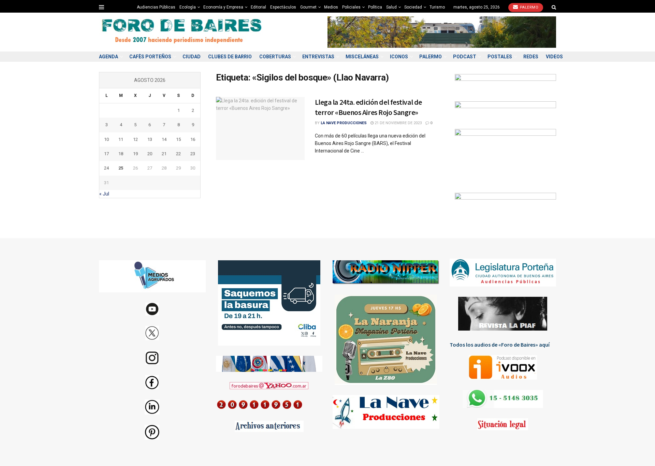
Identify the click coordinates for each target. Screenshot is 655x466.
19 (135, 153)
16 (192, 139)
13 (149, 139)
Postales (499, 56)
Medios (331, 7)
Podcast (464, 56)
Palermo (528, 7)
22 (178, 153)
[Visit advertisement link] (442, 31)
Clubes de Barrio (230, 56)
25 (120, 168)
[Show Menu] (101, 7)
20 (149, 153)
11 (120, 139)
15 (178, 139)
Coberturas (275, 56)
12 (135, 139)
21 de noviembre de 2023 (398, 123)
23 (192, 153)
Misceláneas (362, 56)
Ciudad (192, 56)
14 (164, 139)
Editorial (258, 7)
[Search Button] (554, 7)
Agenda (108, 56)
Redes (530, 56)
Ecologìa (187, 7)
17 (106, 153)
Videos (554, 56)
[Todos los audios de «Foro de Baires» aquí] (503, 367)
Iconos (399, 56)
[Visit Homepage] (182, 32)
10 (106, 139)
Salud (391, 7)
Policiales (351, 7)
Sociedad (413, 7)
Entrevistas (318, 56)
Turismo (437, 7)
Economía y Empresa (223, 7)
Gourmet (308, 7)
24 (106, 168)
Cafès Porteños (150, 56)
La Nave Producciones (344, 123)
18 (120, 153)
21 (164, 153)
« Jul (104, 193)
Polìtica (375, 7)
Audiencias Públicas (156, 7)
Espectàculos (283, 7)
